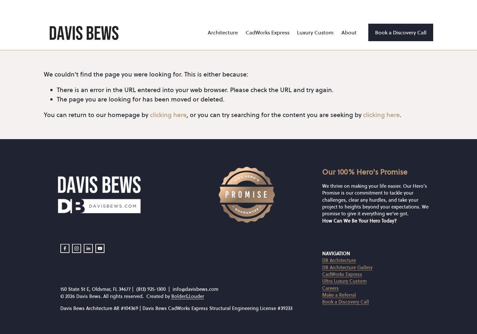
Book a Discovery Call (400, 32)
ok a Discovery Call (348, 302)
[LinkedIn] (88, 248)
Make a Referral (339, 295)
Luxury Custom (315, 32)
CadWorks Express (342, 274)
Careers (330, 288)
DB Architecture (339, 260)
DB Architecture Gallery (347, 267)
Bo (325, 302)
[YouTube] (99, 248)
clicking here (168, 115)
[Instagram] (76, 248)
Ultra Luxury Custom (344, 281)
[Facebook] (64, 248)
